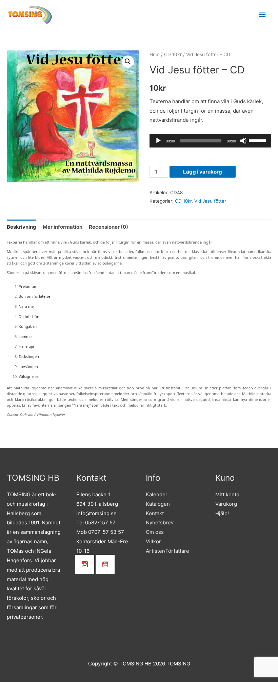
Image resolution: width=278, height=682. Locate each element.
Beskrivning (21, 227)
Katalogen (158, 504)
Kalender (156, 494)
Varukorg (226, 504)
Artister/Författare (167, 551)
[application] (210, 140)
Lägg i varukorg (202, 171)
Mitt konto (227, 494)
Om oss (155, 532)
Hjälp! (222, 513)
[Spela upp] (158, 140)
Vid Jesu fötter (210, 201)
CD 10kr (173, 54)
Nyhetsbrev (160, 522)
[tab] (21, 227)
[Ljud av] (243, 140)
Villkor (153, 541)
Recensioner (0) (108, 227)
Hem (155, 54)
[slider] (258, 140)
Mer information (62, 227)
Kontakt (155, 513)
